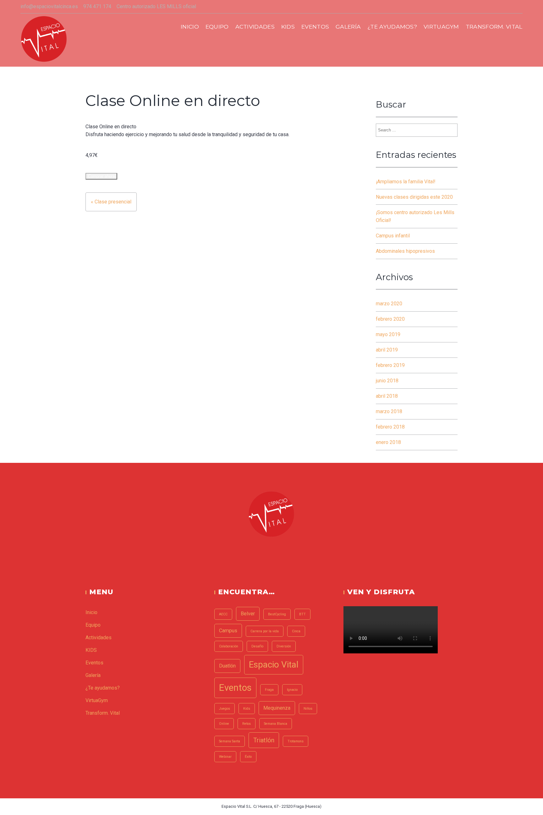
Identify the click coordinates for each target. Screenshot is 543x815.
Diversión (284, 646)
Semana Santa (229, 741)
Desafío (257, 646)
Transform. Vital (494, 26)
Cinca (296, 631)
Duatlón (227, 666)
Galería (348, 26)
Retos (246, 724)
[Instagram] (271, 554)
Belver (248, 614)
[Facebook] (263, 554)
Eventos (315, 26)
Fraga (269, 690)
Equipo (217, 26)
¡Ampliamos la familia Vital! (406, 182)
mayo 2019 (388, 334)
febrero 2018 (390, 427)
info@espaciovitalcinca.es (49, 6)
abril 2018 (387, 396)
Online (224, 724)
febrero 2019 (390, 365)
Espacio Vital (274, 664)
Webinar (225, 757)
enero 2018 (388, 442)
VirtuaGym (441, 26)
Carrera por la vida (264, 631)
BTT (302, 614)
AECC (223, 614)
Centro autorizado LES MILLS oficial (156, 6)
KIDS (288, 26)
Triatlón (263, 740)
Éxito (248, 757)
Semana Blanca (275, 724)
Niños (308, 709)
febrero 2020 (390, 319)
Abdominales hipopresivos (405, 251)
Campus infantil (393, 236)
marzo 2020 (389, 304)
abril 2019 (387, 350)
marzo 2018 (389, 411)
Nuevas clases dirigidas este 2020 (414, 197)
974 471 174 (97, 6)
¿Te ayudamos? (392, 26)
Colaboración (228, 646)
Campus (228, 631)
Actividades (255, 26)
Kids (246, 709)
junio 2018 (387, 381)
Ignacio (292, 690)
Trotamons (296, 741)
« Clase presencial (111, 202)
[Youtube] (280, 554)
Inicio (190, 26)
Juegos (224, 709)
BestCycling (277, 614)
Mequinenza (276, 708)
